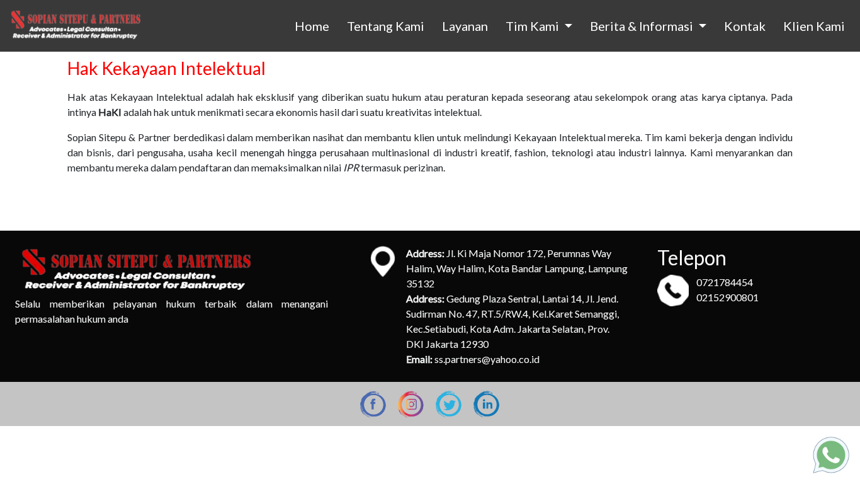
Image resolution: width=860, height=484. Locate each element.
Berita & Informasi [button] (643, 25)
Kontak (745, 25)
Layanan (465, 25)
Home (312, 25)
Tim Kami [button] (534, 25)
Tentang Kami (385, 25)
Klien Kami (814, 25)
